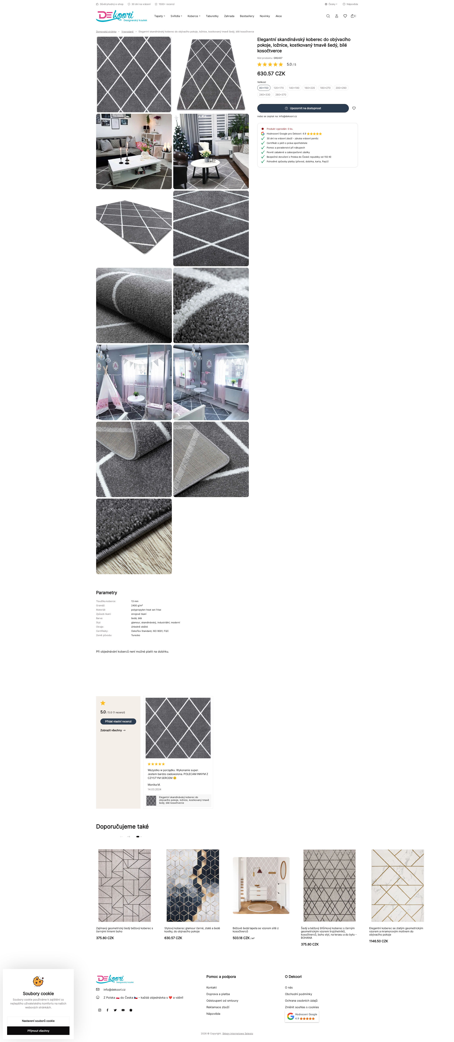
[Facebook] (107, 1010)
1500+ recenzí (167, 4)
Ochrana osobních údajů (301, 1000)
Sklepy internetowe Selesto (237, 1033)
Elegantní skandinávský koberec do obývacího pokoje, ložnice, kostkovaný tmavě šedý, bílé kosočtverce (196, 31)
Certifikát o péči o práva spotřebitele (287, 143)
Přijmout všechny (38, 1030)
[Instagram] (99, 1010)
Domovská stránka (106, 31)
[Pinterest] (130, 1010)
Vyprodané (127, 31)
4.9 (286, 133)
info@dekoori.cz (288, 116)
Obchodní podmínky (298, 994)
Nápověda (352, 4)
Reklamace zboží (217, 1007)
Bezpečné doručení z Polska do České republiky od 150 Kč (299, 156)
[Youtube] (123, 1010)
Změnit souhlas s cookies (302, 1007)
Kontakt (211, 987)
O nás (289, 987)
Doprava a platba (218, 994)
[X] (115, 1010)
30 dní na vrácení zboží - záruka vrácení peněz (292, 138)
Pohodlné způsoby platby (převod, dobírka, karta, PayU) (298, 161)
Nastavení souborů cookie (38, 1021)
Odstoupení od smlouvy (222, 1000)
